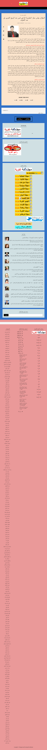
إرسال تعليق (40, 113)
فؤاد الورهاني (7, 589)
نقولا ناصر (7, 716)
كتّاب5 (39, 368)
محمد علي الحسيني (7, 657)
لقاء (38, 381)
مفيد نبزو (7, 680)
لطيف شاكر (7, 619)
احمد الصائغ (7, 342)
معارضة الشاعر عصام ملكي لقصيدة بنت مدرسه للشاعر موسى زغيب (29, 253)
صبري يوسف (7, 536)
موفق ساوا (7, 688)
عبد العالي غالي (7, 550)
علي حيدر (7, 574)
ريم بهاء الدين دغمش (7, 483)
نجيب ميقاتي (7, 706)
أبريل (21, 353)
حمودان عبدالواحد (7, 443)
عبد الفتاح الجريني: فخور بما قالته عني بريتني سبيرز (24, 368)
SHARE (31, 100)
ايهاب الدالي (7, 392)
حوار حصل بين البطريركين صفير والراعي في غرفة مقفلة (24, 376)
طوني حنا (7, 540)
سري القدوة (7, 495)
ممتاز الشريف (7, 684)
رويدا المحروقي (7, 479)
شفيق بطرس (7, 520)
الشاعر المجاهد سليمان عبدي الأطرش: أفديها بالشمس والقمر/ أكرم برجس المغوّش (27, 294)
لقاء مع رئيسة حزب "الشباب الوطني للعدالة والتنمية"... (23, 372)
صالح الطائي (7, 528)
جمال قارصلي (7, 410)
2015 (20, 331)
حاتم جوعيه (7, 425)
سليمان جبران (7, 504)
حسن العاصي (7, 431)
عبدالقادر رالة (7, 558)
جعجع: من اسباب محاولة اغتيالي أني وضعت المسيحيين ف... (24, 380)
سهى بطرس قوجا (7, 512)
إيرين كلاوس (7, 384)
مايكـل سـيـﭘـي (7, 635)
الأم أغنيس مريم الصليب (7, 362)
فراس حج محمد (7, 603)
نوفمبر (20, 340)
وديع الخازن (7, 732)
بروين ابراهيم (7, 398)
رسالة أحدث (19, 119)
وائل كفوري (7, 730)
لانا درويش (7, 617)
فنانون (39, 384)
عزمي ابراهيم (7, 570)
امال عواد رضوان (7, 372)
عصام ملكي (7, 572)
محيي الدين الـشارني (7, 665)
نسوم (7, 710)
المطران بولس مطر (23, 15)
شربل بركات (7, 518)
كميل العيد (7, 615)
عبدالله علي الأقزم (7, 564)
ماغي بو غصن (7, 627)
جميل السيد (7, 415)
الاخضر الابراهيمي (7, 360)
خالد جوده (7, 451)
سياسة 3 (38, 352)
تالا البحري (7, 402)
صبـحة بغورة (7, 532)
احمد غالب (7, 346)
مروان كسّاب (7, 670)
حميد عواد (7, 445)
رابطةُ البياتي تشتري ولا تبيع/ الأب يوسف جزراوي (33, 287)
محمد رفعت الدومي (7, 655)
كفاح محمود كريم (7, 613)
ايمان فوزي (7, 388)
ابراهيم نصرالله (7, 338)
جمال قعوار (7, 413)
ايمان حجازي (7, 386)
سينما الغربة (39, 389)
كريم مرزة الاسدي (7, 611)
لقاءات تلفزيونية (38, 345)
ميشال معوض (7, 694)
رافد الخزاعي (7, 461)
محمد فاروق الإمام (7, 659)
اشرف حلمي (7, 352)
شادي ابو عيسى (7, 514)
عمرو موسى (7, 580)
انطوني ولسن (7, 380)
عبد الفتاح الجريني (7, 552)
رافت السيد (7, 459)
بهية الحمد (7, 400)
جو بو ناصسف (7, 417)
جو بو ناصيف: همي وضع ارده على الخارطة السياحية (23, 355)
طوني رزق (7, 542)
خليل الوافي (7, 453)
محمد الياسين (7, 645)
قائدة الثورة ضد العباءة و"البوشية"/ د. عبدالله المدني (32, 237)
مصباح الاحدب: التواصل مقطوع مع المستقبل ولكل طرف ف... (23, 404)
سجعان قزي (7, 491)
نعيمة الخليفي (7, 714)
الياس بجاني (7, 368)
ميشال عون (7, 692)
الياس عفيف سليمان (7, 370)
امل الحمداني (7, 374)
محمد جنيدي (7, 651)
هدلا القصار (7, 720)
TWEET (26, 100)
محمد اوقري (7, 647)
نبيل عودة (7, 704)
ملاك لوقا (7, 682)
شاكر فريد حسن (7, 516)
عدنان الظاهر (7, 568)
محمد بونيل (7, 649)
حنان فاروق (7, 447)
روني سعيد (7, 477)
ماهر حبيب (7, 631)
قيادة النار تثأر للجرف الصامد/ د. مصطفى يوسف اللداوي (32, 301)
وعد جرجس (7, 734)
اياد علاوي (7, 382)
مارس (20, 411)
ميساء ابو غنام (7, 690)
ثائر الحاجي (7, 404)
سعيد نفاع (7, 500)
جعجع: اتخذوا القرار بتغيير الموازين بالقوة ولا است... (24, 396)
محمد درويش (7, 653)
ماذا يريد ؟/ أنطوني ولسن (38, 267)
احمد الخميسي (7, 340)
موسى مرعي (7, 686)
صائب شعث (7, 526)
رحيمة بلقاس (7, 465)
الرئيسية (39, 334)
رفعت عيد (7, 471)
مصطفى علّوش (7, 678)
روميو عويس (7, 475)
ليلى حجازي (7, 621)
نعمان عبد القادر (7, 712)
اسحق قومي (7, 348)
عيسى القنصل (7, 585)
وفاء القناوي (7, 736)
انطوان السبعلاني (7, 376)
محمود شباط (7, 661)
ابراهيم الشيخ (7, 334)
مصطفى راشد (7, 676)
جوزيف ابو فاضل (7, 421)
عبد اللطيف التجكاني (7, 556)
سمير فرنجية (7, 510)
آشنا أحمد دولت (7, 332)
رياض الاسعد (7, 481)
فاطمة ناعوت (7, 599)
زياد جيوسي (7, 487)
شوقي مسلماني (7, 524)
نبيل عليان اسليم (7, 702)
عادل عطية (7, 544)
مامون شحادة (7, 629)
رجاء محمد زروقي (7, 463)
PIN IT (15, 100)
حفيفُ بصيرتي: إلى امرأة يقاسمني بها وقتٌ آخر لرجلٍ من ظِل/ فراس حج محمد (27, 260)
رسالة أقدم (27, 119)
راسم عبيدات (7, 457)
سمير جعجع (7, 508)
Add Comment (20, 23)
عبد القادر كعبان (7, 554)
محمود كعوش (7, 663)
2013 (20, 335)
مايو (20, 351)
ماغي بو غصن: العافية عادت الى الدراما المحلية (23, 359)
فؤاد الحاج (7, 587)
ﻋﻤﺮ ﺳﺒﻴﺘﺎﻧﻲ (7, 578)
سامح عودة (7, 489)
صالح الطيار (7, 530)
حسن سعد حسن (7, 433)
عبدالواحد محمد (7, 566)
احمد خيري (7, 344)
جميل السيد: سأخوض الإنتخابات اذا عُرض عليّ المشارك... (23, 364)
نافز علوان (7, 698)
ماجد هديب (7, 623)
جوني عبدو (7, 423)
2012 (20, 337)
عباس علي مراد (7, 548)
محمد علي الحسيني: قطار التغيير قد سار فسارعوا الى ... (24, 408)
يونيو (20, 349)
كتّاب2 (39, 360)
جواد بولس (7, 419)
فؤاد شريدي (7, 591)
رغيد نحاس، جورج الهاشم (7, 469)
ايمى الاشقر (7, 390)
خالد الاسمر (7, 449)
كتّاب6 (39, 371)
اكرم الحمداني (7, 356)
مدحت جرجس (7, 667)
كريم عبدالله (7, 609)
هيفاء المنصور (7, 728)
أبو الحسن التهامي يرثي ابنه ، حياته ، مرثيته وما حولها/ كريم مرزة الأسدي (29, 274)
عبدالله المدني (7, 562)
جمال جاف (7, 408)
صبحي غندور (7, 534)
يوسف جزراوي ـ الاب (7, 740)
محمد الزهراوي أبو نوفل (7, 643)
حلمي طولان (7, 441)
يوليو (20, 347)
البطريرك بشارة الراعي (7, 364)
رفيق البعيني (7, 473)
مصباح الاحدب (7, 672)
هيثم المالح (7, 726)
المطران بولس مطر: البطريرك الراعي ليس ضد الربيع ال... (23, 392)
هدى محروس (7, 722)
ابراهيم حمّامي (7, 336)
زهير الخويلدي (7, 485)
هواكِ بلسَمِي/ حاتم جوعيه (38, 280)
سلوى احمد (7, 502)
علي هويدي (7, 576)
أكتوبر (20, 342)
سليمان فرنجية (7, 506)
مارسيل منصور (7, 625)
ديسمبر (20, 338)
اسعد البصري (7, 350)
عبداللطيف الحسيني (7, 560)
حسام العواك (7, 429)
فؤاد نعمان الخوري (7, 593)
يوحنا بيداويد (7, 738)
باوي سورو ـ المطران (7, 396)
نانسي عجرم (7, 700)
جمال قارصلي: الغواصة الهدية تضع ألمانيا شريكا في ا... (23, 384)
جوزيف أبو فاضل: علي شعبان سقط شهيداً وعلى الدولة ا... (23, 388)
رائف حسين (7, 455)
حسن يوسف (7, 437)
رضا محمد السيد (7, 467)
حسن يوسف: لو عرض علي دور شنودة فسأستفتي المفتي (23, 400)
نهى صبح (7, 718)
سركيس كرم (7, 493)
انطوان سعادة (7, 378)
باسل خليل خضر (7, 394)
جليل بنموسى (7, 406)
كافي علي (7, 607)
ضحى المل (7, 538)
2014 (20, 333)
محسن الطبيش (7, 639)
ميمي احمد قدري (7, 696)
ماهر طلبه (7, 633)
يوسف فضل (7, 742)
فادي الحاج (7, 595)
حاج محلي (7, 427)
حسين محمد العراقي (7, 439)
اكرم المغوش (7, 358)
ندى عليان (7, 708)
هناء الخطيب (7, 724)
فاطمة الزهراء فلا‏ (7, 597)
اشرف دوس (7, 354)
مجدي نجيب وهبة (7, 637)
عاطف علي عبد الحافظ (7, 546)
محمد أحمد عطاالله (7, 641)
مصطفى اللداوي (7, 674)
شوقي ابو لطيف (7, 522)
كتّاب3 (39, 363)
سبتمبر (20, 344)
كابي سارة (7, 605)
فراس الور (7, 601)
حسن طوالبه (7, 435)
